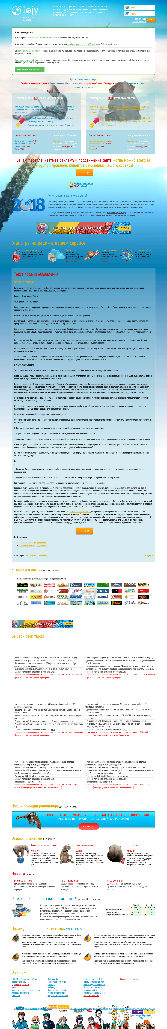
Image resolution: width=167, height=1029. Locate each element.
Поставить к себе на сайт (83, 87)
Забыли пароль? (139, 21)
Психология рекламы (93, 987)
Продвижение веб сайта (58, 990)
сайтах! (83, 185)
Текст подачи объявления (36, 555)
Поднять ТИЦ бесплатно (58, 995)
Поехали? (105, 261)
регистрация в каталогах (79, 511)
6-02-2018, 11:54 (115, 880)
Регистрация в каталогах (141, 1015)
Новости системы (19, 981)
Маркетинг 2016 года (57, 981)
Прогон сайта (53, 979)
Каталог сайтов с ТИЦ (93, 979)
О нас (14, 987)
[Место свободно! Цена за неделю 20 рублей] (83, 233)
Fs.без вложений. (57, 83)
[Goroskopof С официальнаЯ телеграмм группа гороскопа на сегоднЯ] (137, 1013)
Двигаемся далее (28, 259)
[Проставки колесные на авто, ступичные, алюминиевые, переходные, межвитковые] (63, 1009)
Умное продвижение (56, 992)
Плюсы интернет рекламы (95, 981)
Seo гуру (51, 984)
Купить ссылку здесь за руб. (83, 79)
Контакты (16, 995)
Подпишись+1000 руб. (75, 83)
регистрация (84, 172)
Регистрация (140, 19)
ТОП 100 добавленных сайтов (24, 979)
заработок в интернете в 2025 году (81, 44)
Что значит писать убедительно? (33, 545)
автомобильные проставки (29, 51)
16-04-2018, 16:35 (69, 880)
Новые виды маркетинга (94, 984)
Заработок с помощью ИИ (25, 60)
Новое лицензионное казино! (132, 83)
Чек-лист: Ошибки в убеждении (32, 542)
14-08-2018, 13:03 (23, 880)
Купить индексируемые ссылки (30, 69)
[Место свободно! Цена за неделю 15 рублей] (42, 626)
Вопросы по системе (20, 992)
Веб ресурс (52, 987)
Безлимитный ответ (92, 990)
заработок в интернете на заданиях (44, 37)
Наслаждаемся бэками (143, 259)
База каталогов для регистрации (26, 990)
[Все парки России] (125, 1013)
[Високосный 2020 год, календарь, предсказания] (112, 1009)
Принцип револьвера (129, 979)
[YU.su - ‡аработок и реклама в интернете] (149, 1013)
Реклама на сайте (91, 995)
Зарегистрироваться (20, 984)
